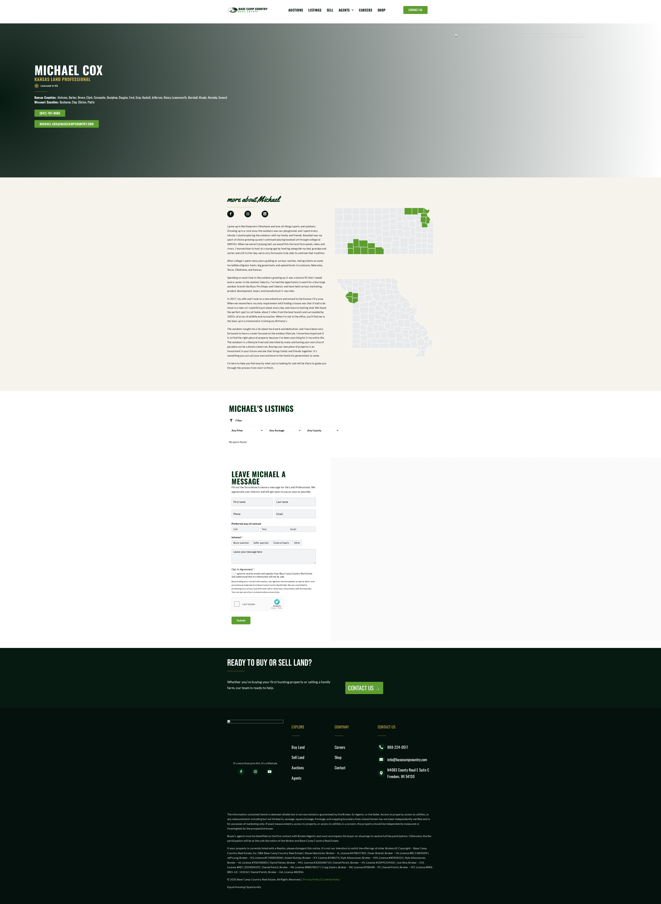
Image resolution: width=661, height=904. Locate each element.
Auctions (298, 767)
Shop (338, 757)
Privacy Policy (311, 879)
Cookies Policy (331, 879)
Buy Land (298, 747)
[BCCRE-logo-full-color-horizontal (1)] (249, 8)
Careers (340, 747)
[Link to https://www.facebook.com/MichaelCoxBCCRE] (230, 214)
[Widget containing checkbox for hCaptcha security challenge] (258, 604)
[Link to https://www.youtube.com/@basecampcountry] (269, 771)
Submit (241, 620)
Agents (296, 778)
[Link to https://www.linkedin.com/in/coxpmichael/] (265, 214)
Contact (340, 767)
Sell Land (298, 757)
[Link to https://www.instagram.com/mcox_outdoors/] (247, 214)
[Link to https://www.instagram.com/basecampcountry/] (255, 771)
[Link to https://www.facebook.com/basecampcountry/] (241, 771)
